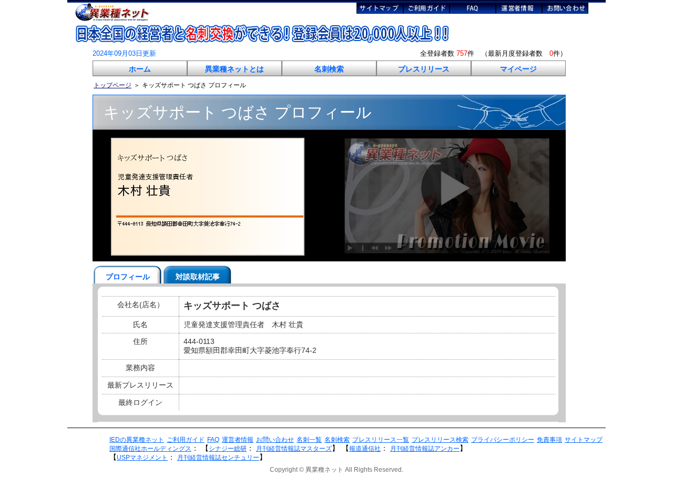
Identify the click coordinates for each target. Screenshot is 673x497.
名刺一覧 (309, 439)
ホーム (140, 69)
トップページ (112, 85)
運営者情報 (237, 439)
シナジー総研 (228, 448)
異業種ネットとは (234, 69)
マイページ (518, 69)
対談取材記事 (198, 276)
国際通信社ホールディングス (150, 448)
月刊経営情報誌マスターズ (294, 448)
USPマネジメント (142, 457)
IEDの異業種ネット (136, 439)
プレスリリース (424, 69)
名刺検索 (329, 69)
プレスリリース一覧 (380, 439)
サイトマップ (584, 439)
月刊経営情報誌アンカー (425, 448)
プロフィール (128, 276)
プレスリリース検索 (440, 439)
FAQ (213, 439)
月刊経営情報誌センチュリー (218, 457)
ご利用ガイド (186, 439)
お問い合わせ (275, 439)
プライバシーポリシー (502, 439)
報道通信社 (365, 448)
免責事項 (549, 439)
